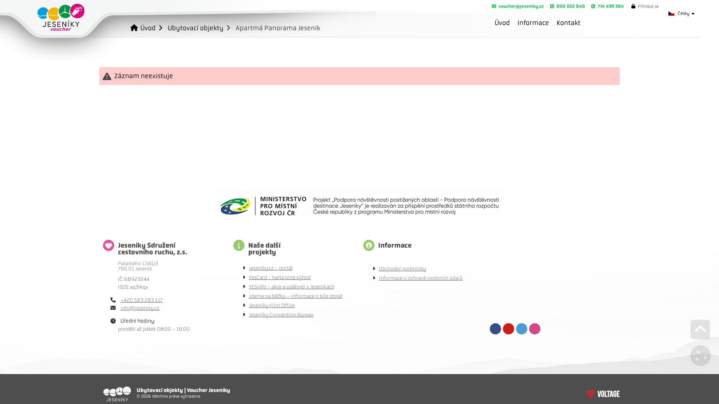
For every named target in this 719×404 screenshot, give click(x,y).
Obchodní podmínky (402, 269)
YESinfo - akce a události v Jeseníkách (291, 287)
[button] (645, 6)
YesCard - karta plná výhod (280, 277)
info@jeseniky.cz (140, 308)
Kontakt (568, 22)
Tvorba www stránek (603, 394)
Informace (533, 22)
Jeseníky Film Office (272, 305)
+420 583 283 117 (142, 300)
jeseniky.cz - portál (271, 268)
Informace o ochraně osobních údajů (420, 278)
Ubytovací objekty (196, 27)
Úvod (60, 17)
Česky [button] (683, 13)
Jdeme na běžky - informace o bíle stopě (295, 296)
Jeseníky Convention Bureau (281, 315)
